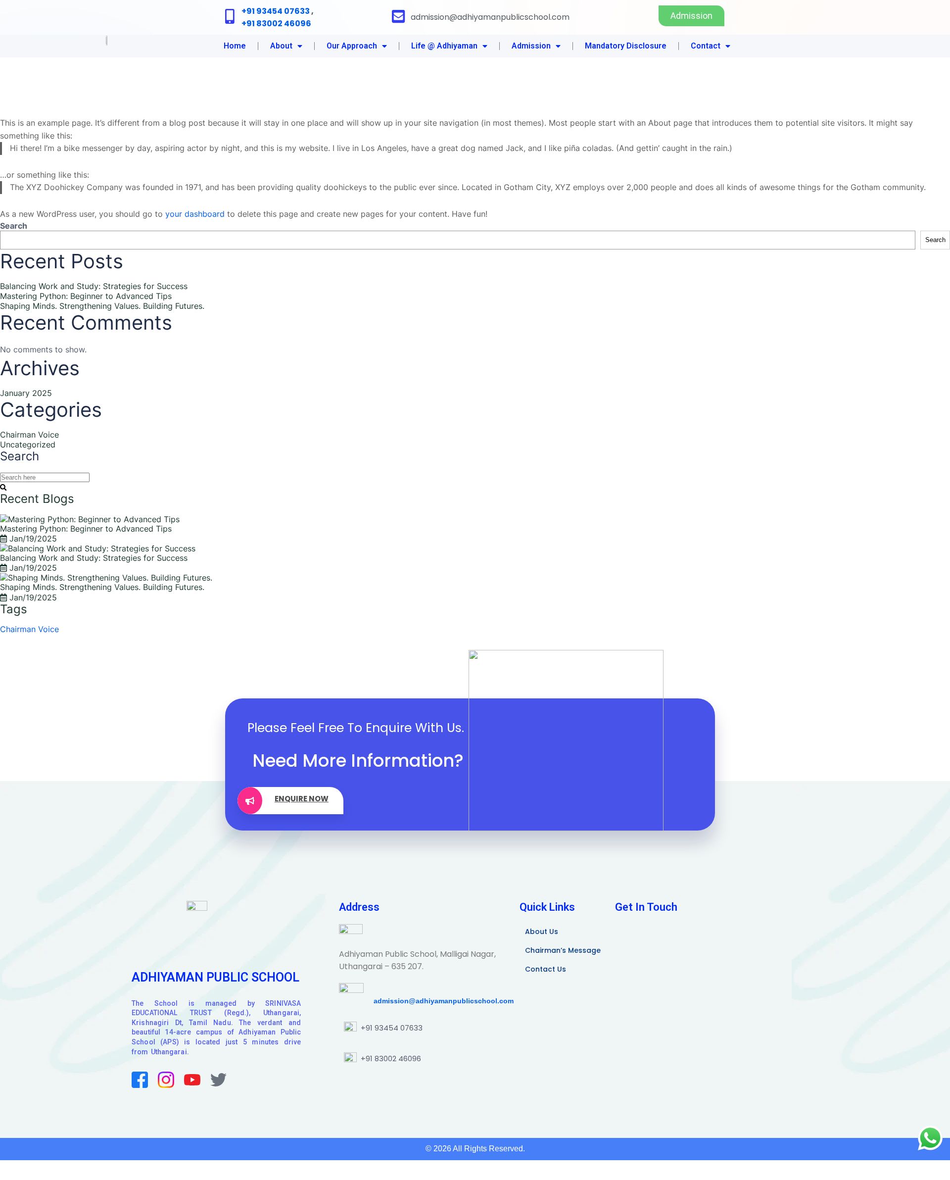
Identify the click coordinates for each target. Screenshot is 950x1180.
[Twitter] (218, 1080)
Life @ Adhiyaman (444, 45)
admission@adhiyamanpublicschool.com (439, 1001)
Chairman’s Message (563, 950)
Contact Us (545, 969)
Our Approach (352, 45)
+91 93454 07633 (275, 11)
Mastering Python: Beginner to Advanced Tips (86, 296)
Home (235, 45)
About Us (541, 931)
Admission (531, 45)
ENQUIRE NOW (302, 798)
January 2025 (26, 393)
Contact (705, 45)
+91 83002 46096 (276, 23)
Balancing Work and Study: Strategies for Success (94, 286)
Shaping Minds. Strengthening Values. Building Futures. (102, 306)
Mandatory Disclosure (625, 45)
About (281, 45)
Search (13, 226)
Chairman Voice (29, 435)
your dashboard (195, 214)
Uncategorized (27, 444)
